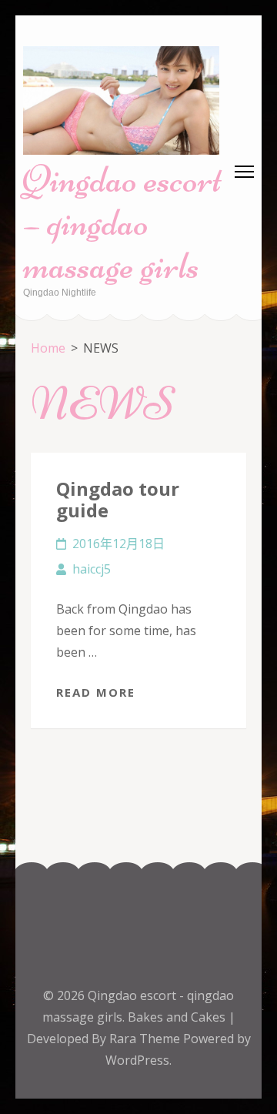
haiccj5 (91, 568)
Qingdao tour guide (117, 499)
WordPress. (138, 1060)
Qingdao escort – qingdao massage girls (122, 222)
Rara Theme (146, 1038)
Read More (95, 692)
